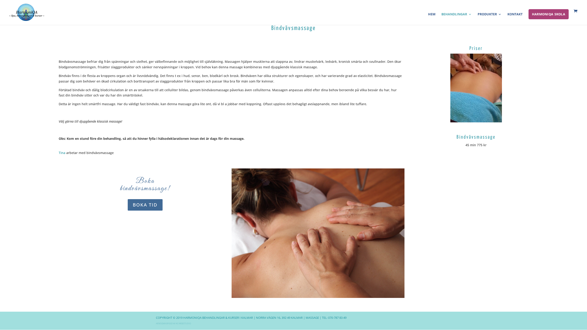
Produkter (487, 14)
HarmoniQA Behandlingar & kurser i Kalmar (218, 318)
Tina (62, 153)
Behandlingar (454, 14)
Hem (431, 14)
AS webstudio (183, 323)
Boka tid (145, 205)
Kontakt (515, 14)
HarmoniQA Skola (548, 14)
